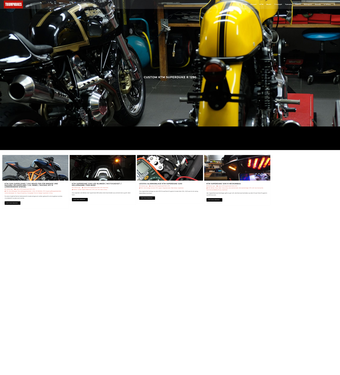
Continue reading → (12, 203)
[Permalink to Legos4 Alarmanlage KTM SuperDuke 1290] (170, 168)
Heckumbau (225, 188)
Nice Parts (105, 187)
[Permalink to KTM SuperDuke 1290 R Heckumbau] (237, 168)
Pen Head (100, 189)
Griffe (33, 191)
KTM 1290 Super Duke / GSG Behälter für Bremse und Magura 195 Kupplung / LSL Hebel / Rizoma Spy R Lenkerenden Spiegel (31, 185)
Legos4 (160, 188)
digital (83, 189)
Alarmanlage (147, 188)
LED (96, 189)
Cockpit (80, 189)
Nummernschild (259, 188)
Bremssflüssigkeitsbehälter (25, 191)
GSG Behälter (38, 191)
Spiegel (40, 193)
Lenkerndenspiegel (9, 193)
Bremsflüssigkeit (13, 191)
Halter (219, 188)
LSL (15, 193)
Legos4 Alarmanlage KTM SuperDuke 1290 (160, 183)
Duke (216, 188)
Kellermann (89, 189)
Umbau (51, 193)
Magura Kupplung (21, 193)
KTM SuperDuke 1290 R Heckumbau (223, 183)
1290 (7, 191)
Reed (172, 188)
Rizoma (36, 193)
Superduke (45, 193)
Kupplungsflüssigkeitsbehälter (53, 191)
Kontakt (153, 188)
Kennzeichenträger (244, 188)
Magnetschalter (167, 188)
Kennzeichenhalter (233, 188)
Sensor (175, 188)
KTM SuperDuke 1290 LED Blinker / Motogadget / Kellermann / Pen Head (96, 184)
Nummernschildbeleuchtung (213, 189)
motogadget (30, 193)
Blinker (75, 189)
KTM (34, 189)
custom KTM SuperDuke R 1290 (24, 189)
